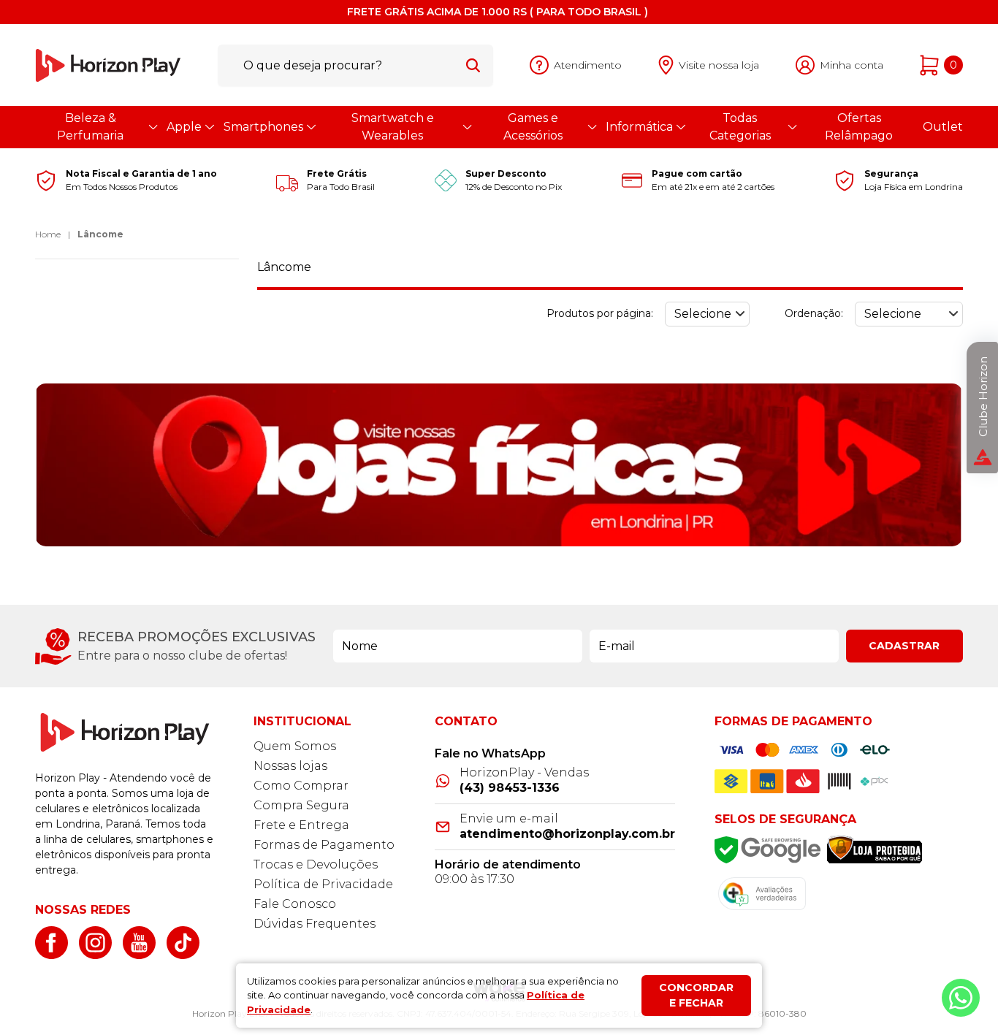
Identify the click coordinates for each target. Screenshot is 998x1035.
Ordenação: (814, 313)
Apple (184, 127)
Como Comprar (301, 786)
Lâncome (100, 234)
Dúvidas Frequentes (315, 924)
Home (48, 234)
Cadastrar (904, 645)
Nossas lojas (290, 766)
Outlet (943, 127)
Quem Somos (295, 746)
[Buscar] (473, 65)
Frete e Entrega (301, 825)
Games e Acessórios (533, 126)
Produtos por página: (599, 313)
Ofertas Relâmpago (859, 126)
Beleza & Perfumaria (90, 126)
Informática (639, 127)
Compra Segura (301, 805)
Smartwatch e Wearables (392, 126)
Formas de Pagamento (324, 845)
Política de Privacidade (323, 884)
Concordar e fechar (696, 995)
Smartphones (263, 127)
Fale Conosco (295, 904)
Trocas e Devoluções (316, 864)
